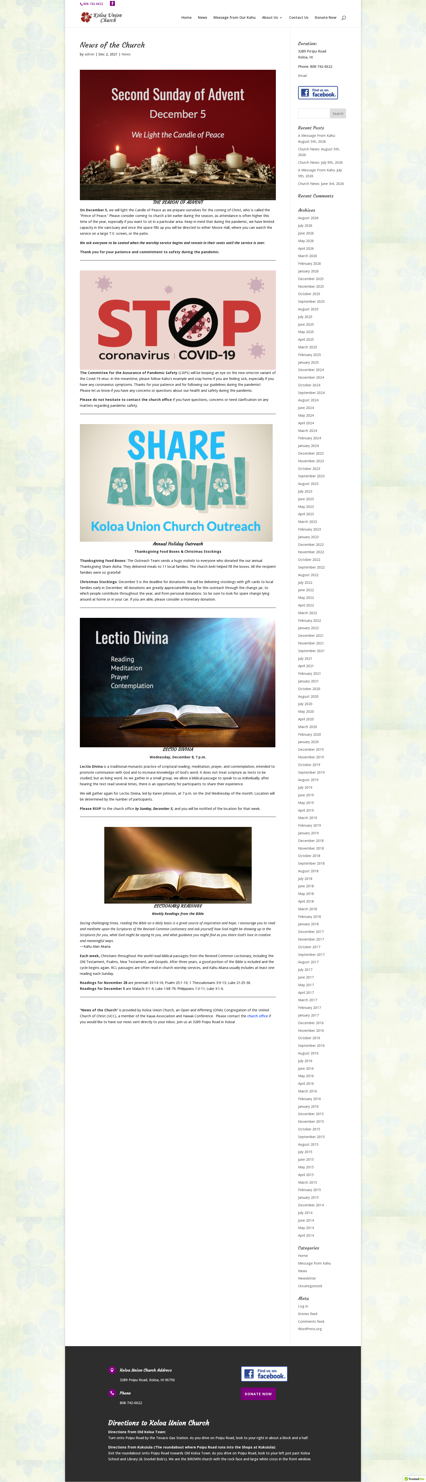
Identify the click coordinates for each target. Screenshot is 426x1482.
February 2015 (309, 1189)
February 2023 (309, 529)
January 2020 (308, 741)
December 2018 (311, 840)
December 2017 (311, 931)
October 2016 (309, 1038)
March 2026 (307, 255)
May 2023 (306, 506)
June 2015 (306, 1159)
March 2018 (307, 909)
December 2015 (311, 1113)
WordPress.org (310, 1328)
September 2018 (311, 863)
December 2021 (311, 635)
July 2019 (305, 787)
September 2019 (311, 772)
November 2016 (311, 1030)
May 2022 (306, 597)
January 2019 (308, 833)
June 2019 (306, 795)
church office (257, 1016)
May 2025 (306, 331)
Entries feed (307, 1313)
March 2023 (307, 521)
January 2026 (308, 271)
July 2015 (305, 1151)
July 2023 (305, 491)
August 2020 (308, 696)
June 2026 (306, 233)
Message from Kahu (314, 1263)
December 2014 (311, 1205)
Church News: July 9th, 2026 (320, 162)
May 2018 (306, 893)
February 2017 (309, 1007)
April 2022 (306, 605)
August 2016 (308, 1053)
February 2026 (309, 263)
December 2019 (311, 749)
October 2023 (309, 468)
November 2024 (311, 377)
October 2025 (309, 293)
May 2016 (306, 1075)
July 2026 (305, 225)
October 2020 (309, 688)
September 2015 (311, 1136)
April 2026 (306, 248)
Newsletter (307, 1278)
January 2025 (308, 362)
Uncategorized (310, 1286)
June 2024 (306, 407)
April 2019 (306, 810)
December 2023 (311, 453)
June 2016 (306, 1068)
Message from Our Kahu (234, 18)
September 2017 (311, 954)
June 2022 (306, 590)
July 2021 (305, 658)
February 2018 (309, 916)
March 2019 (307, 817)
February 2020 (309, 734)
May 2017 (306, 984)
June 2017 (306, 977)
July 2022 (305, 582)
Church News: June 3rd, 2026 (321, 183)
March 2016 (307, 1091)
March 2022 (307, 612)
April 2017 (306, 992)
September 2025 (311, 301)
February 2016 (309, 1098)
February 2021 (309, 673)
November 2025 (311, 286)
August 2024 (308, 400)
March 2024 (307, 430)
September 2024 (311, 392)
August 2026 (308, 217)
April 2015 (306, 1174)
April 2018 (306, 901)
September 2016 (311, 1045)
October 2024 (309, 385)
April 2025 (306, 339)
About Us (270, 18)
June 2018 (306, 886)
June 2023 (306, 499)
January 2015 (308, 1197)
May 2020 (306, 711)
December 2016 (311, 1022)
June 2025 (306, 324)
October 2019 (309, 764)
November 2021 (311, 643)
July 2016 (305, 1060)
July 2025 (305, 316)
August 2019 (308, 779)
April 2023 (306, 514)
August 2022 (308, 574)
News (202, 18)
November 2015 (311, 1121)
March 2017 (307, 1000)
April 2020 (306, 719)
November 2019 (311, 757)
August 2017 (308, 962)
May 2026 (306, 240)
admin (89, 54)
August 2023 (308, 483)
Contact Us (298, 18)
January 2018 (308, 924)
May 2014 (306, 1227)
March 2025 (307, 347)
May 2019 (306, 802)
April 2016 (306, 1083)
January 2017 (308, 1015)
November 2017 (311, 939)
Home (186, 18)
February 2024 (309, 438)
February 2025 (309, 354)
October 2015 (309, 1129)
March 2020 (307, 726)
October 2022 (309, 559)
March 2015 (307, 1182)
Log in (303, 1306)
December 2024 (311, 369)
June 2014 (306, 1220)
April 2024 (306, 423)
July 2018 (305, 878)
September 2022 (311, 567)
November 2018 (311, 848)
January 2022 (308, 627)
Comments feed (311, 1321)
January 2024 (308, 445)
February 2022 (309, 620)
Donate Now (325, 18)
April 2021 (306, 665)
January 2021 (308, 681)
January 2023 (308, 537)
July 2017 (305, 969)
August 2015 (308, 1144)
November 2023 (311, 461)
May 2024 (306, 415)
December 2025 (311, 278)
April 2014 (306, 1235)
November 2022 (311, 552)
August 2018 (308, 871)
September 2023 (311, 476)
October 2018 (309, 855)
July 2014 (305, 1212)
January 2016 (308, 1106)
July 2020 (305, 703)
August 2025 (308, 309)
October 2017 (309, 947)
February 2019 (309, 825)
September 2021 (311, 650)
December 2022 (311, 544)
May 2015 (306, 1167)
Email (302, 75)
